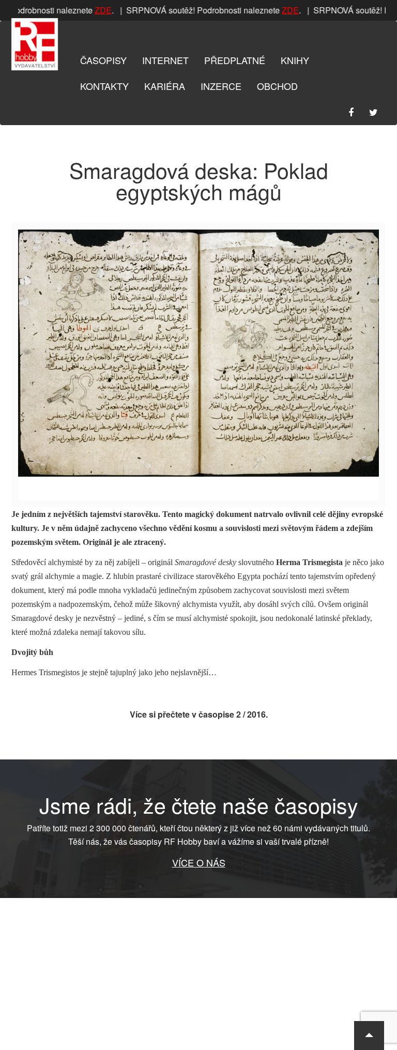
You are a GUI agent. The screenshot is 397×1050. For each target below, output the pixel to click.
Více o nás (198, 862)
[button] (369, 1035)
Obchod (277, 86)
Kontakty (104, 86)
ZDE (99, 10)
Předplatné (234, 60)
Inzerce (221, 86)
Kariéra (164, 86)
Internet (165, 60)
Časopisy (103, 60)
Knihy (295, 60)
